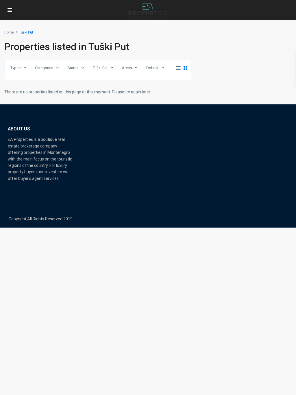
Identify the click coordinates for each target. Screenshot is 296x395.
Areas (127, 68)
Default (152, 68)
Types (15, 68)
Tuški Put (100, 68)
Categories (44, 68)
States (73, 68)
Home (9, 32)
